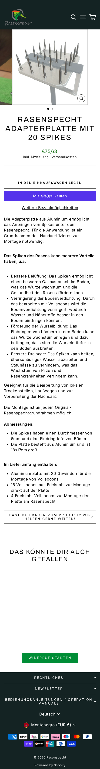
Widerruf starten (50, 658)
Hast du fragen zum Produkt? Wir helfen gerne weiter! (50, 517)
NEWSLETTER (49, 689)
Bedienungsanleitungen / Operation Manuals (49, 701)
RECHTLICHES (48, 678)
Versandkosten (64, 157)
